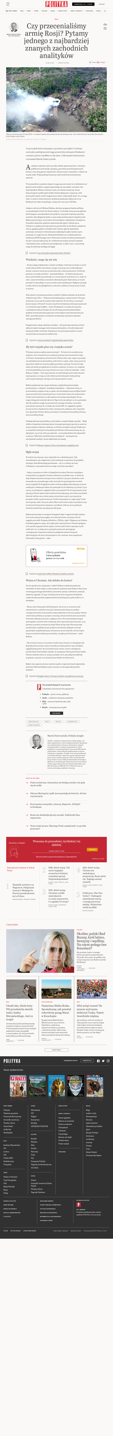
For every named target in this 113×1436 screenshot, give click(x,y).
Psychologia (63, 1134)
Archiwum (90, 1139)
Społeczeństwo (92, 1123)
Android (82, 1209)
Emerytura (35, 1119)
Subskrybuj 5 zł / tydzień (83, 4)
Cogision (60, 1231)
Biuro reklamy (9, 1205)
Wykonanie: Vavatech (76, 1231)
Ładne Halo (65, 1231)
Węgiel (33, 1116)
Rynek (36, 11)
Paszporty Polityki (38, 1161)
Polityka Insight (15, 1231)
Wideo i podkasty (76, 11)
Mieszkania (35, 1110)
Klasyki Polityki (92, 1132)
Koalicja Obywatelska (12, 1145)
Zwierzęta (90, 1136)
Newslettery (62, 11)
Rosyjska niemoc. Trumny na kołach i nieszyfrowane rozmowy (60, 676)
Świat (29, 11)
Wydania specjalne (11, 1113)
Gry (32, 1158)
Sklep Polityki (91, 1152)
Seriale (34, 1148)
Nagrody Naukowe (38, 1192)
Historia (89, 1119)
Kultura (44, 11)
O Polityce (7, 1216)
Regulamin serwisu (46, 1201)
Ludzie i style (91, 1113)
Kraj (22, 11)
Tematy (89, 1145)
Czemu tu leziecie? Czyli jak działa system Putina (55, 340)
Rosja (47, 721)
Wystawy (34, 1151)
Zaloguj (102, 4)
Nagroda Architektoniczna (41, 1164)
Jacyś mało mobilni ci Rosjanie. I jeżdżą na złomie (55, 573)
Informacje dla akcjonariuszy (50, 1216)
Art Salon (34, 1167)
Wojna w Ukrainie (34, 725)
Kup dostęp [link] (56, 713)
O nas (88, 1149)
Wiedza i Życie (9, 1123)
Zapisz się (92, 849)
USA (5, 1183)
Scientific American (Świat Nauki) (41, 1184)
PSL (5, 1154)
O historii (62, 1130)
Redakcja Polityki (10, 1201)
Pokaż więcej (56, 1050)
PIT (32, 1113)
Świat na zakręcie (65, 1124)
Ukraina (58, 721)
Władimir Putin (72, 721)
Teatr (33, 1154)
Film (33, 1145)
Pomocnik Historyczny (12, 1116)
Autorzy (89, 1142)
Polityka (7, 1110)
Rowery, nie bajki (65, 1137)
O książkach (63, 1127)
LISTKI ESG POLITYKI (39, 1126)
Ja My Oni (7, 1129)
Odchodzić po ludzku (94, 1126)
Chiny (6, 1193)
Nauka (53, 11)
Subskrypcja (87, 1060)
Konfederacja (9, 1161)
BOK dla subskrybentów (12, 1212)
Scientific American (11, 1119)
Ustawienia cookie (46, 1220)
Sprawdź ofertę (78, 563)
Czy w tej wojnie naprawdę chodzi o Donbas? (54, 253)
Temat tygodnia (64, 1117)
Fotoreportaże (91, 1116)
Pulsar (33, 1180)
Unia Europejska (10, 1180)
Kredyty (34, 1123)
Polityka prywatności (48, 1209)
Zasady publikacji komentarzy (50, 1205)
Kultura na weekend (66, 1121)
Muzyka (34, 1141)
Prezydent (8, 1164)
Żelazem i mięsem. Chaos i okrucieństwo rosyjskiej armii (58, 445)
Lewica (6, 1151)
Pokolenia (89, 11)
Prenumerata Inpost (71, 1060)
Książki (34, 1138)
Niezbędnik (8, 1132)
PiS (5, 1148)
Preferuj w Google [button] (98, 62)
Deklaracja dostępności (48, 1212)
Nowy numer (12, 11)
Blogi (88, 1110)
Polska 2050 (8, 1158)
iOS (77, 1209)
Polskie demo (63, 1140)
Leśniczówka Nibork (29, 1231)
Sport (88, 1129)
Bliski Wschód (9, 1186)
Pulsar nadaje (63, 1143)
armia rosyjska (33, 721)
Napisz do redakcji (10, 1209)
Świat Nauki (8, 1126)
